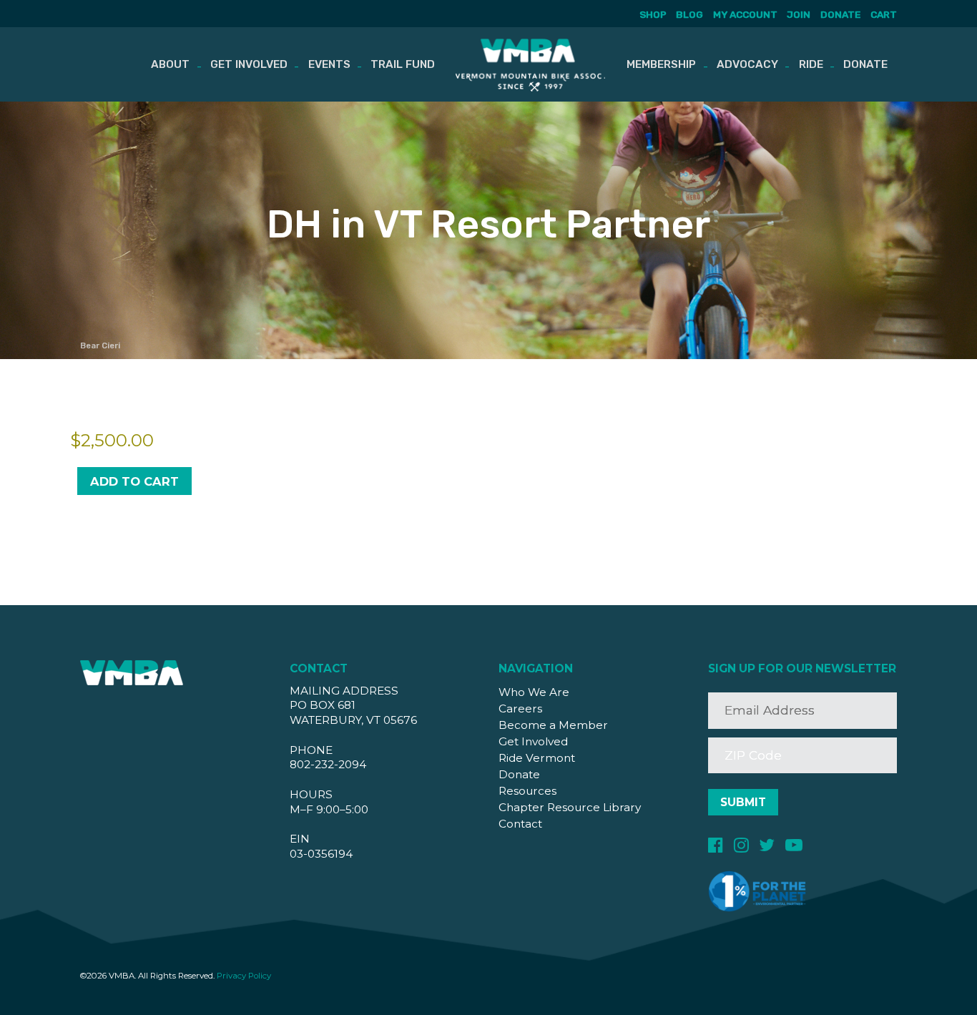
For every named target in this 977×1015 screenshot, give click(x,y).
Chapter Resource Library (570, 807)
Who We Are (534, 692)
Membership (661, 64)
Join (798, 14)
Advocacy (747, 64)
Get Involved (249, 64)
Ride (811, 64)
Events (329, 64)
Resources (527, 791)
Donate (840, 14)
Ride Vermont (537, 758)
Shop (653, 14)
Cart (883, 14)
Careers (520, 708)
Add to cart (134, 481)
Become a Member (553, 725)
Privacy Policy (244, 976)
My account (745, 14)
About (170, 64)
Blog (689, 14)
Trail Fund (402, 64)
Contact (520, 823)
